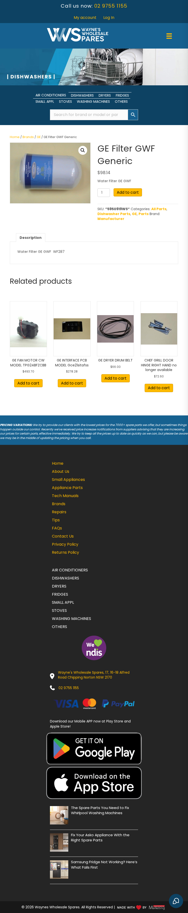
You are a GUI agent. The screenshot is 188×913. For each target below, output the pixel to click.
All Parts (158, 208)
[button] (82, 150)
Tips (56, 520)
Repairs (59, 512)
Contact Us (63, 536)
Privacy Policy (65, 544)
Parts (144, 213)
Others (121, 101)
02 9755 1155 (110, 5)
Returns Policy (65, 552)
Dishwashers (82, 95)
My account (85, 17)
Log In (108, 17)
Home (15, 137)
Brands (28, 137)
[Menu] (169, 36)
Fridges (122, 95)
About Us (60, 471)
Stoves (65, 101)
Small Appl (44, 101)
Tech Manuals (65, 496)
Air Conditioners (50, 95)
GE (39, 137)
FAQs (57, 528)
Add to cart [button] (28, 383)
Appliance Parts (67, 487)
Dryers (105, 95)
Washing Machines (93, 101)
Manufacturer (110, 218)
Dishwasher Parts (113, 213)
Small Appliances (68, 479)
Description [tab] (31, 237)
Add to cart (128, 192)
